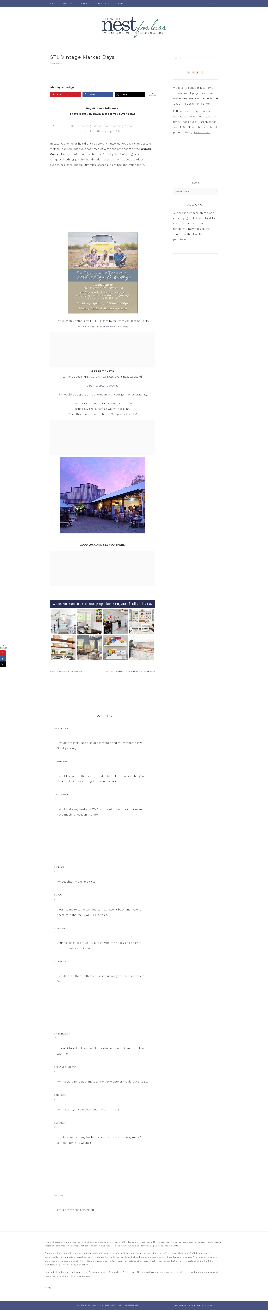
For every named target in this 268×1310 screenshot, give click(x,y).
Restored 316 (207, 1305)
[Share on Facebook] (3, 658)
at (55, 732)
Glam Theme (98, 1305)
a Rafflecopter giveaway (102, 385)
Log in (137, 1305)
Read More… (202, 132)
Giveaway (56, 64)
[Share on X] (3, 664)
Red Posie (111, 326)
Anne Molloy (60, 795)
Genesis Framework (114, 1305)
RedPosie (120, 154)
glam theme (194, 1305)
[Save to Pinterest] (3, 653)
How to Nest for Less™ (134, 26)
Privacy (48, 1287)
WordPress (129, 1305)
